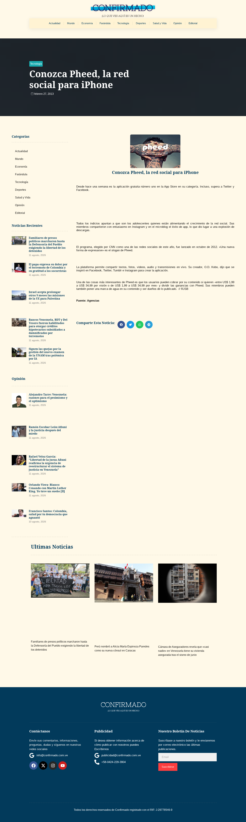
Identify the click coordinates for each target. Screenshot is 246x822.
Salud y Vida (160, 23)
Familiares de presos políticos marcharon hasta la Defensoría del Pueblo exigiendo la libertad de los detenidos (47, 244)
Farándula (105, 23)
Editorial (193, 23)
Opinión (177, 23)
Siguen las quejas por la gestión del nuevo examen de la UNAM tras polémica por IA (46, 354)
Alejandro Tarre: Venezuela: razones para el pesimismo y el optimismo (48, 398)
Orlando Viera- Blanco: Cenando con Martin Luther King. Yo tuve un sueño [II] (47, 488)
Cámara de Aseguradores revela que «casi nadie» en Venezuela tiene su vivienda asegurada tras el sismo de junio (183, 650)
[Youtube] (62, 765)
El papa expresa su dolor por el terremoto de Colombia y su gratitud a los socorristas (48, 267)
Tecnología (123, 23)
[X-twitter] (43, 765)
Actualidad (54, 23)
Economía (87, 23)
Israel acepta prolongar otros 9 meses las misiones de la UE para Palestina (47, 295)
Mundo (71, 23)
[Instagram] (53, 765)
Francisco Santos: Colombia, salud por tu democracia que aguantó (48, 514)
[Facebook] (33, 765)
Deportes (141, 23)
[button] (36, 64)
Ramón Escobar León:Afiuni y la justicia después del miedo (48, 430)
